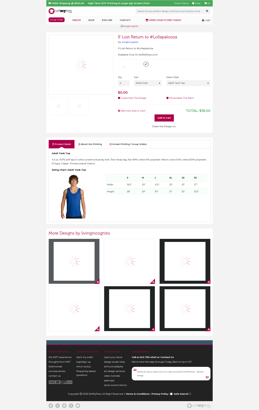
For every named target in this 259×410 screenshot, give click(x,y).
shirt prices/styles (113, 366)
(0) (208, 3)
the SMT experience (60, 357)
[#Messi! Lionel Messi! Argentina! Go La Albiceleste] (184, 261)
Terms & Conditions (138, 393)
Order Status (181, 3)
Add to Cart (164, 118)
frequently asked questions (85, 373)
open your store (113, 357)
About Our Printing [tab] (91, 144)
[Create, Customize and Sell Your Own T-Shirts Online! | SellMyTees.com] (60, 11)
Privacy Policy (160, 393)
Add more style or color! (133, 110)
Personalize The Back (181, 98)
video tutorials (112, 375)
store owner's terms (115, 385)
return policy (83, 366)
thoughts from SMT (60, 361)
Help (197, 3)
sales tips (109, 380)
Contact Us (167, 357)
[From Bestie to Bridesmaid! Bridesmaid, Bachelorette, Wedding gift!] (184, 308)
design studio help (114, 361)
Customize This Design (133, 98)
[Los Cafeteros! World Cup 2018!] (129, 261)
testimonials (55, 366)
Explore (107, 20)
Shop (91, 20)
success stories (57, 371)
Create (76, 20)
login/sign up (83, 361)
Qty (120, 77)
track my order (84, 357)
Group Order (56, 19)
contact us (55, 375)
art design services (114, 371)
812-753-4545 (148, 357)
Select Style (172, 77)
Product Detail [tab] (62, 144)
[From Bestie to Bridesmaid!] (129, 308)
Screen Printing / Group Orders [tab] (129, 144)
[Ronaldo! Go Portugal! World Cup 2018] (74, 261)
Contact (125, 20)
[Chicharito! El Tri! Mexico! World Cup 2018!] (74, 308)
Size (136, 77)
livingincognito (130, 42)
